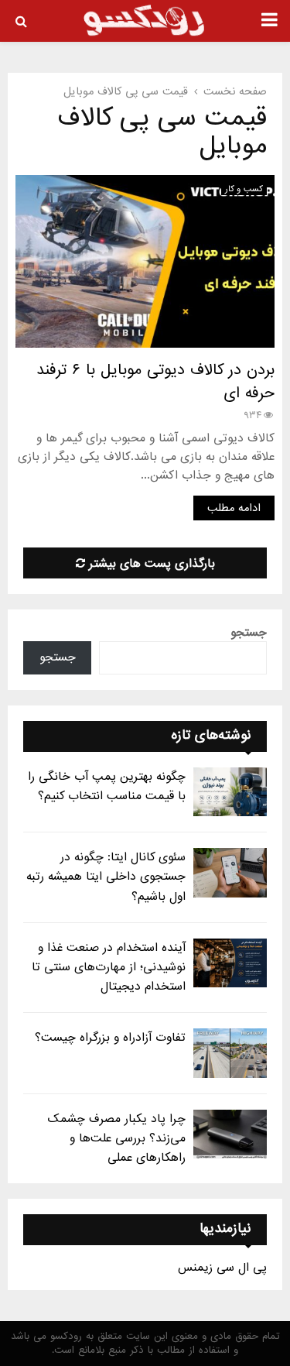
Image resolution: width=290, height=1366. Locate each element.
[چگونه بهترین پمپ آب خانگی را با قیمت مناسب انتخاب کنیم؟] (230, 791)
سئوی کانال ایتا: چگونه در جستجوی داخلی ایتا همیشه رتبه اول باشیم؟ (106, 876)
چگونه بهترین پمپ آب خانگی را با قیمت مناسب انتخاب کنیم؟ (107, 786)
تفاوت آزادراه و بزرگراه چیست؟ (110, 1037)
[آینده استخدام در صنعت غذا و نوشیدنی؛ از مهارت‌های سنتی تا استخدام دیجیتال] (230, 963)
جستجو (248, 632)
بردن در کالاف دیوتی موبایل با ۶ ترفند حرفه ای (155, 382)
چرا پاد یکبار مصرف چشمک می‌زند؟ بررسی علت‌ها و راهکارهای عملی (117, 1138)
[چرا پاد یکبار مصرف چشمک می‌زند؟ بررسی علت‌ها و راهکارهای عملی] (230, 1134)
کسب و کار (244, 189)
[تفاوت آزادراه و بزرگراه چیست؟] (230, 1052)
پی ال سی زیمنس (222, 1268)
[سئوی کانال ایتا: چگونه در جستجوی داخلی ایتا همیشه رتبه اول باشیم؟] (230, 872)
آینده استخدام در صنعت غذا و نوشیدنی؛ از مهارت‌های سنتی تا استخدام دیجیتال (109, 967)
